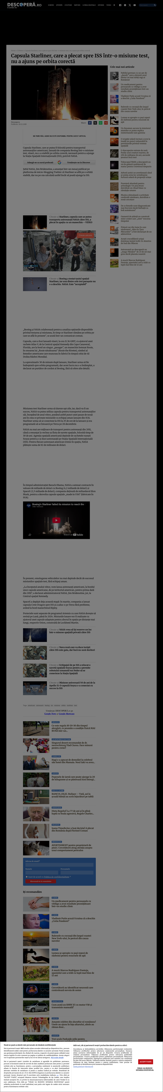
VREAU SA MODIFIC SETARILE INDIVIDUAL (145, 1069)
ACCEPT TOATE (146, 1062)
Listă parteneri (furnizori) (83, 1067)
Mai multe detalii (57, 1057)
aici (57, 1075)
